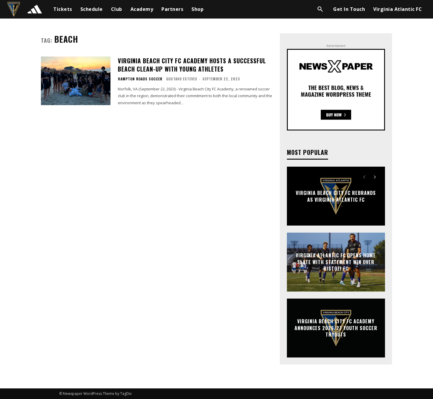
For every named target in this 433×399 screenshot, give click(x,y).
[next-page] (375, 177)
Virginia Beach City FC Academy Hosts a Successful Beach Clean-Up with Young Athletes (192, 64)
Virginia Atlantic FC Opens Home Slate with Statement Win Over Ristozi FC (336, 262)
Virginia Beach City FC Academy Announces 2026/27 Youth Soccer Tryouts (336, 328)
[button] (320, 9)
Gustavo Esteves (181, 78)
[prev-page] (364, 177)
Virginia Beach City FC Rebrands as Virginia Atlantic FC (336, 196)
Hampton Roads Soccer (140, 79)
